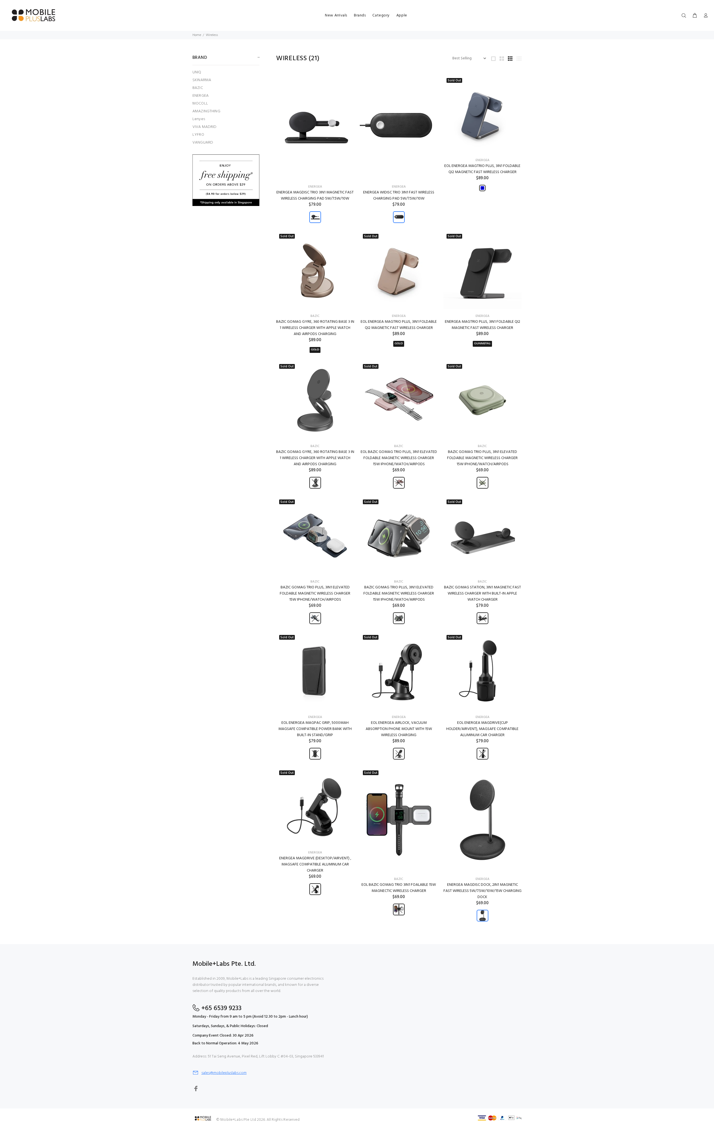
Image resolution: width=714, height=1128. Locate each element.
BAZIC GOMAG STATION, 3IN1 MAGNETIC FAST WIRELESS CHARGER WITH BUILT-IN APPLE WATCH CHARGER (482, 593)
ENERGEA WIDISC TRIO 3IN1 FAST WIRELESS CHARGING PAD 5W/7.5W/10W (398, 195)
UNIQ (196, 72)
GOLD (315, 350)
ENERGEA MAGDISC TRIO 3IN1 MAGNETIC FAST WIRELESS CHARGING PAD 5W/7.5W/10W (315, 195)
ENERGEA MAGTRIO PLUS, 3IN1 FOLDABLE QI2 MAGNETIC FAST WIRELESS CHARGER (482, 325)
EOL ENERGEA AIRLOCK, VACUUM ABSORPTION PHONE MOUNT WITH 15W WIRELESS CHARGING (399, 729)
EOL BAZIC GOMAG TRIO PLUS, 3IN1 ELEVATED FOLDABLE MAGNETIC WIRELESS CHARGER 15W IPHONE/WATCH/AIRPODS (399, 458)
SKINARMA (201, 80)
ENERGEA (200, 96)
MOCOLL (200, 103)
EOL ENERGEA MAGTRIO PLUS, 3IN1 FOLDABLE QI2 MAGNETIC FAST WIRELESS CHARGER (482, 169)
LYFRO (198, 135)
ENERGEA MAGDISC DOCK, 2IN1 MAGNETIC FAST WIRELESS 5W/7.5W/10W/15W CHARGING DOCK (482, 891)
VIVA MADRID (204, 127)
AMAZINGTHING (206, 111)
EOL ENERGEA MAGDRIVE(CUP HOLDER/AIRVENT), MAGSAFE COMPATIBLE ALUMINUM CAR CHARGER (482, 729)
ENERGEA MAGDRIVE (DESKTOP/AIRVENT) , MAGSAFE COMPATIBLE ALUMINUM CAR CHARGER (315, 864)
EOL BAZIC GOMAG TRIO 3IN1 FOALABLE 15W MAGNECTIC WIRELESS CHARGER (398, 888)
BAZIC (197, 88)
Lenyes (198, 119)
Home (196, 35)
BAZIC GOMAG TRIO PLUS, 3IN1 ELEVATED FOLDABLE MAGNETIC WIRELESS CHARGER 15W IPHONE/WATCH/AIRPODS (482, 458)
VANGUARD (202, 142)
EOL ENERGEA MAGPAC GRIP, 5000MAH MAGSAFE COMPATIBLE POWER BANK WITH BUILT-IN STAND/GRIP (315, 729)
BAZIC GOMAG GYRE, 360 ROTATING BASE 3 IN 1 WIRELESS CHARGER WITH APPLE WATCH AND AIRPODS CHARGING (315, 328)
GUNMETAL (482, 343)
